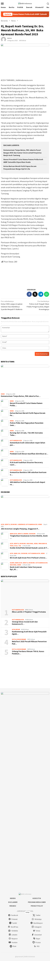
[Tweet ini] (35, 294)
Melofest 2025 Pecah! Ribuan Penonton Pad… (29, 642)
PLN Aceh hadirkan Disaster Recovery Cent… (26, 463)
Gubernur (21, 524)
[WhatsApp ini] (46, 294)
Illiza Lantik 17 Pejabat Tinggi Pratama (29, 612)
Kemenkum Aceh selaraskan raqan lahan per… (27, 444)
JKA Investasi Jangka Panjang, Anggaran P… (20, 529)
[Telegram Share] (40, 294)
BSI (19, 553)
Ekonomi (14, 524)
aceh (2, 524)
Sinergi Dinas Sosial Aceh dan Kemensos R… (25, 623)
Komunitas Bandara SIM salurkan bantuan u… (28, 473)
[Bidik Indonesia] (25, 3)
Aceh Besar (16, 629)
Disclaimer (12, 902)
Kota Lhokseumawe (19, 639)
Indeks (13, 898)
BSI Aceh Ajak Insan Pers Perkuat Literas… (28, 558)
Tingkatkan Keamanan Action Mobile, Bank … (29, 537)
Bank (16, 553)
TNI (19, 546)
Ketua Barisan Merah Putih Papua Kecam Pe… (27, 414)
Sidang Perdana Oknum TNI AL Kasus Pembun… (28, 652)
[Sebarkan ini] (29, 294)
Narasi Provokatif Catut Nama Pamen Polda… (26, 404)
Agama (12, 563)
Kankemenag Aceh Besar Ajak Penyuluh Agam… (29, 632)
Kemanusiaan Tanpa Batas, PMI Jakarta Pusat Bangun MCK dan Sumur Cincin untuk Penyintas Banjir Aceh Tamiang (22, 153)
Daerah (25, 534)
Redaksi (12, 906)
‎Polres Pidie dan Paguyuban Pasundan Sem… (26, 424)
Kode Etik (37, 898)
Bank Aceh (13, 534)
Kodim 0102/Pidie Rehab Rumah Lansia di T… (29, 548)
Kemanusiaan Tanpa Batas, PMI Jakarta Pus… (21, 396)
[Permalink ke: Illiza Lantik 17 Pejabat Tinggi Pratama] (25, 593)
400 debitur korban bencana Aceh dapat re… (27, 483)
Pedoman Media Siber (37, 902)
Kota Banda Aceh (16, 440)
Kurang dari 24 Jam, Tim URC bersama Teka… (26, 434)
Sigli (16, 546)
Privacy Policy (37, 906)
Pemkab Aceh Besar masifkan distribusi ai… (29, 454)
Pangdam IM (42, 543)
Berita (7, 524)
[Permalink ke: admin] (3, 39)
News (3, 394)
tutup (27, 912)
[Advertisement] (25, 274)
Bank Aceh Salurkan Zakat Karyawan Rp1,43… (26, 568)
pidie (11, 546)
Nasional (30, 543)
